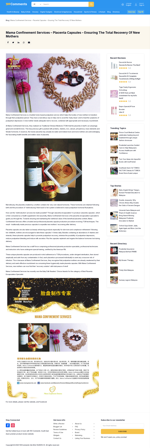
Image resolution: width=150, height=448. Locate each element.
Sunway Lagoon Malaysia (128, 280)
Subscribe (122, 431)
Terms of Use (58, 432)
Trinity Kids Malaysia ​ (126, 270)
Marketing (78, 435)
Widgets (56, 435)
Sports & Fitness (90, 12)
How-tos (131, 12)
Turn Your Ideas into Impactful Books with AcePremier (129, 160)
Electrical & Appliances (63, 12)
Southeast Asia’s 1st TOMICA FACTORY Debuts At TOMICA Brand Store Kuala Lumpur (129, 170)
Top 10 (140, 12)
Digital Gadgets (46, 12)
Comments (19, 4)
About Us (78, 424)
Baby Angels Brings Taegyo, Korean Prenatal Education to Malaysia (129, 192)
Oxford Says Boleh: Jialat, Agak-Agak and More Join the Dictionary (130, 228)
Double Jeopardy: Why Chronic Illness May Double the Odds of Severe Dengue (129, 202)
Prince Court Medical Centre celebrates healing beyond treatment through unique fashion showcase (129, 136)
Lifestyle (102, 12)
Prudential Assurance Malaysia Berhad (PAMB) (128, 250)
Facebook (43, 402)
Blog (109, 12)
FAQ (76, 426)
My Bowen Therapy (126, 260)
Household (78, 12)
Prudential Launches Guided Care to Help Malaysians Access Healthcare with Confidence (129, 149)
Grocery (35, 12)
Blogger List (57, 426)
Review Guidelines (60, 429)
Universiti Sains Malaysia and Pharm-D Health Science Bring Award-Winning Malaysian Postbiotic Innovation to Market (129, 215)
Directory (116, 12)
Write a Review (58, 424)
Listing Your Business (82, 438)
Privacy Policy (80, 429)
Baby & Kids (25, 12)
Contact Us (57, 438)
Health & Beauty (13, 12)
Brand (77, 432)
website (32, 402)
